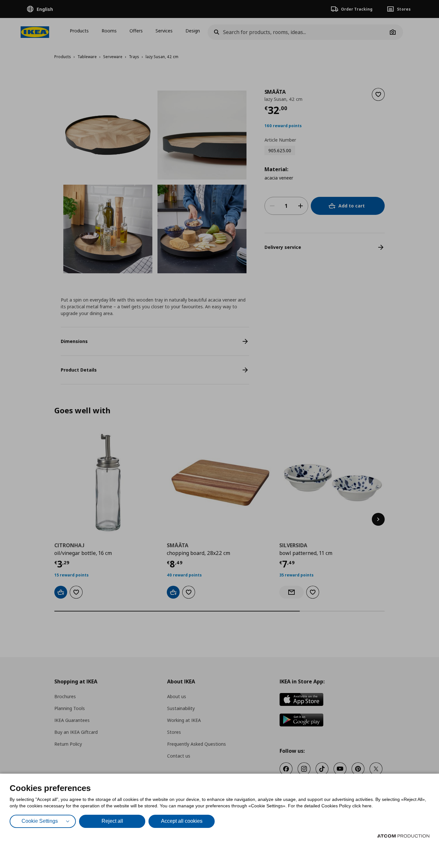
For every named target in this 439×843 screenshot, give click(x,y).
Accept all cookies (181, 821)
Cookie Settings (40, 821)
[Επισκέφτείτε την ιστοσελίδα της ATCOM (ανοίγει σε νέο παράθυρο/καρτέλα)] (403, 836)
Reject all (112, 821)
